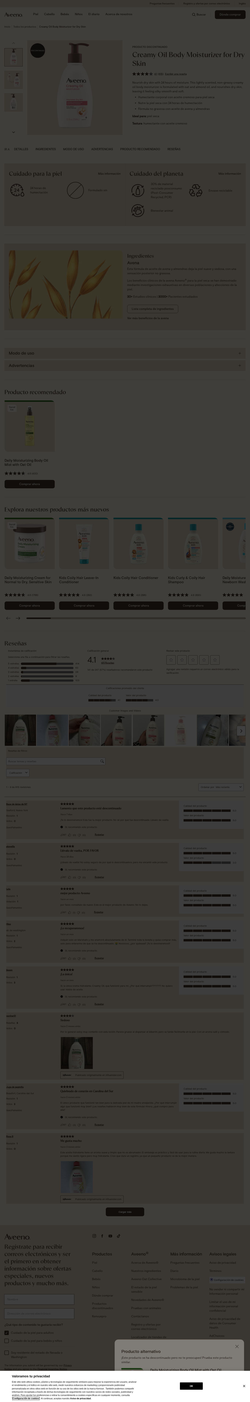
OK (191, 1386)
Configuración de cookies (26, 1398)
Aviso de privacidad (80, 1398)
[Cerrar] (244, 1386)
